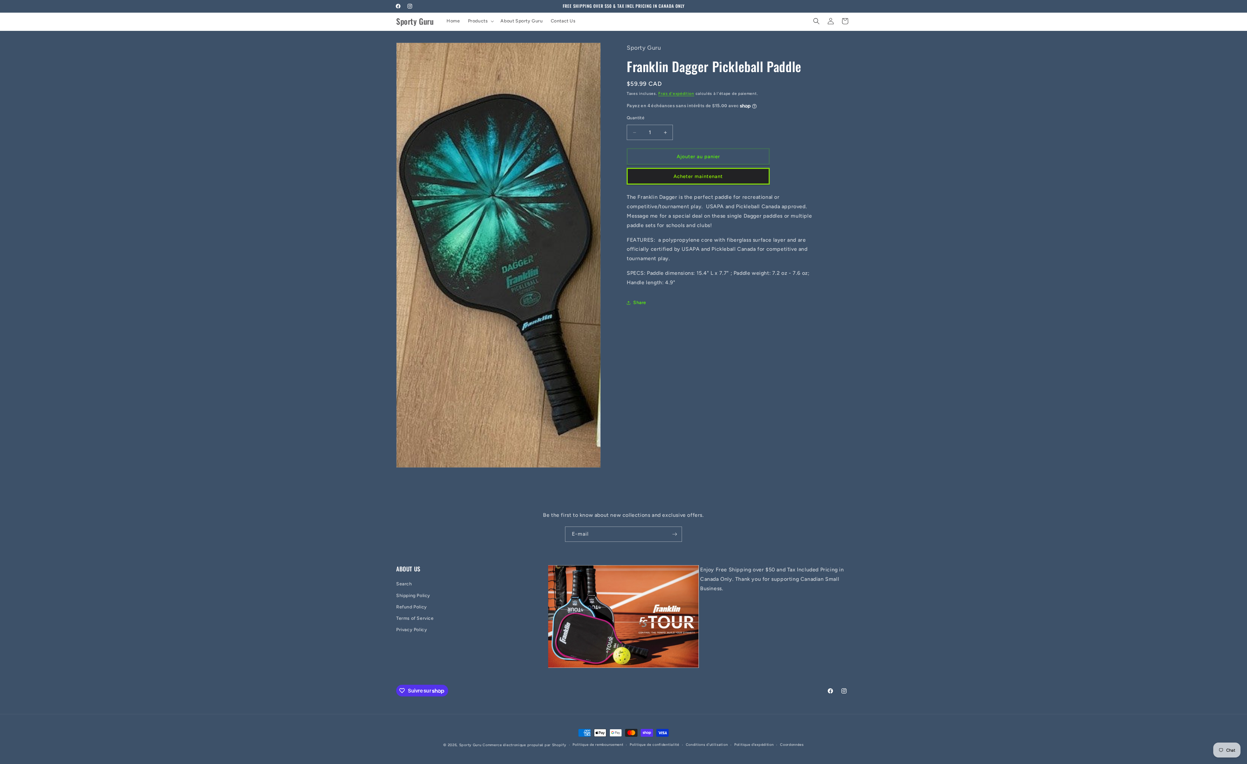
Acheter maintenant (698, 176)
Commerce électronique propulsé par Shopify (524, 745)
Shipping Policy (413, 595)
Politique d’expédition (754, 745)
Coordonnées (792, 745)
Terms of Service (415, 618)
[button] (480, 21)
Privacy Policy (411, 629)
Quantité (635, 117)
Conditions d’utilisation (707, 745)
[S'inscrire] (674, 534)
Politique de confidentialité (654, 745)
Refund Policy (411, 607)
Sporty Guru (470, 745)
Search (404, 584)
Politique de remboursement (598, 745)
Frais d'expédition (676, 93)
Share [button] (639, 302)
